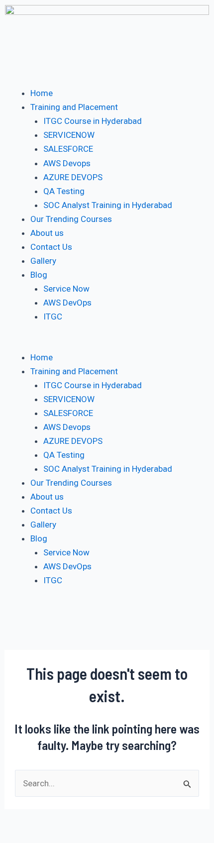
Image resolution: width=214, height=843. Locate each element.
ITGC (52, 316)
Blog (38, 275)
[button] (107, 343)
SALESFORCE (68, 149)
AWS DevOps (67, 303)
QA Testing (64, 191)
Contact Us (51, 247)
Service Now (66, 289)
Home (41, 93)
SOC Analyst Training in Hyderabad (107, 205)
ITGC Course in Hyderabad (92, 121)
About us (47, 233)
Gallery (43, 261)
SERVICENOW (69, 135)
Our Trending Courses (71, 219)
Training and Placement (74, 107)
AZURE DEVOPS (73, 177)
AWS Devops (67, 163)
